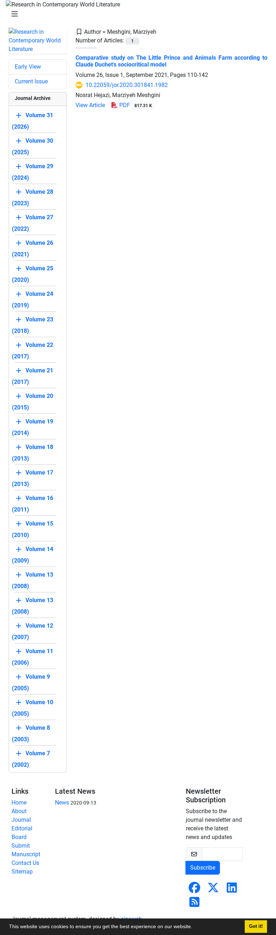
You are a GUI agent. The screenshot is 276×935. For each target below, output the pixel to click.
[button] (195, 927)
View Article (90, 105)
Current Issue (31, 81)
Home (19, 802)
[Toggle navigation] (136, 14)
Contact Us (25, 863)
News (62, 802)
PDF (135, 105)
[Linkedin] (231, 889)
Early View (28, 66)
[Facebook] (194, 889)
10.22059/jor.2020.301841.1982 (127, 85)
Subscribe (202, 867)
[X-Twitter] (213, 889)
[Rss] (194, 904)
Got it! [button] (256, 926)
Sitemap (22, 871)
